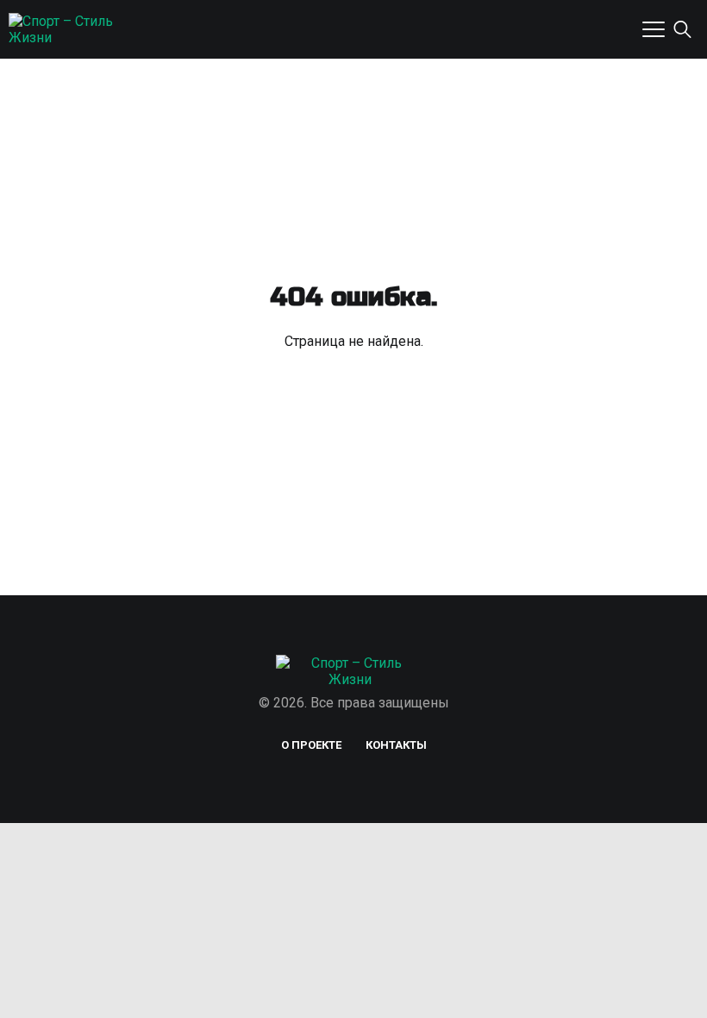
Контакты (396, 744)
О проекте (311, 744)
